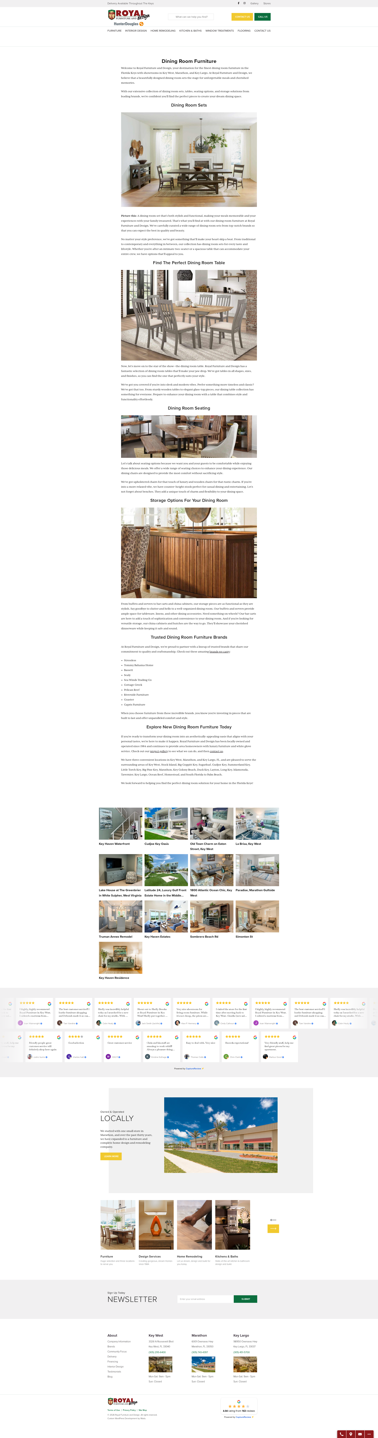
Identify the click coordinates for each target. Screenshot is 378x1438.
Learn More (111, 1156)
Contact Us (242, 16)
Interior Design (136, 30)
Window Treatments (220, 30)
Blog (110, 1376)
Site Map (143, 1410)
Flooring (244, 30)
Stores (267, 3)
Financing (112, 1361)
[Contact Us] (360, 1434)
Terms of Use (113, 1410)
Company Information (119, 1341)
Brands (111, 1346)
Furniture (114, 30)
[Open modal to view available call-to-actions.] (369, 1434)
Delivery (112, 1356)
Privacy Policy (129, 1410)
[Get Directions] (351, 1434)
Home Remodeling (163, 30)
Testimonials (114, 1371)
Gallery (254, 3)
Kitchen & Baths (190, 30)
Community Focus (117, 1351)
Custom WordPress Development (122, 1418)
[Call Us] (341, 1434)
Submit (245, 1299)
